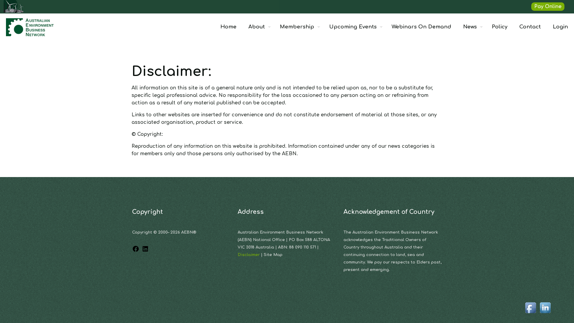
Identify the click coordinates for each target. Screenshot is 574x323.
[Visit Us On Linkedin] (545, 313)
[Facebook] (135, 251)
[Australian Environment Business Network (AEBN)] (30, 26)
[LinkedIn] (145, 251)
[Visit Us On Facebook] (530, 313)
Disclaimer (249, 255)
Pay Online (547, 6)
